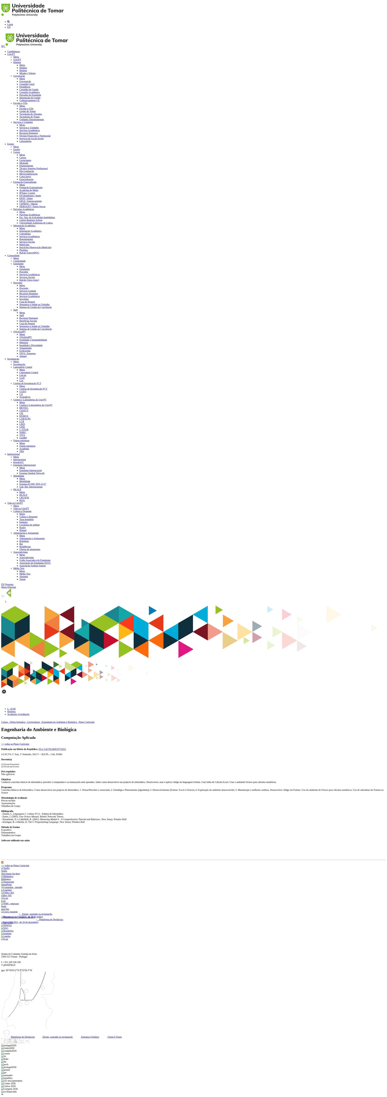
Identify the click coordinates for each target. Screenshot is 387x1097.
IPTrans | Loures (27, 193)
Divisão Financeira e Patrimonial (34, 136)
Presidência (24, 87)
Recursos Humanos (28, 133)
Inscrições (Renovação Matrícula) (35, 247)
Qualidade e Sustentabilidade (33, 340)
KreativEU (18, 462)
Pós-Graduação (26, 171)
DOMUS (23, 416)
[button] (2, 1094)
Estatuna (23, 522)
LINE (22, 427)
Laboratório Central (22, 367)
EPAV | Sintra (26, 198)
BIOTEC (23, 408)
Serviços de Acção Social (31, 138)
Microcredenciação (28, 174)
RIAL (22, 500)
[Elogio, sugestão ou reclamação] (9, 911)
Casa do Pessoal (27, 301)
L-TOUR (23, 429)
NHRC (22, 432)
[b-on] (4, 939)
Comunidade (13, 255)
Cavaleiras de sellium (29, 525)
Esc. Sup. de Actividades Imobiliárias (37, 217)
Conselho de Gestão (29, 89)
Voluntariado (25, 348)
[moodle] (2, 863)
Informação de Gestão (29, 97)
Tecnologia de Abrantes (30, 114)
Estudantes (18, 263)
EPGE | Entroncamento (30, 201)
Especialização (26, 179)
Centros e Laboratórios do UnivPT (29, 399)
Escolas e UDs (20, 103)
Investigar (24, 299)
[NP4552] (6, 925)
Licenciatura (25, 160)
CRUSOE (24, 497)
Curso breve (25, 176)
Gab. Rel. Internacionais (30, 486)
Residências (25, 546)
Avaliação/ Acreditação (18, 714)
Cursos (16, 152)
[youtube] (15, 1042)
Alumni (23, 356)
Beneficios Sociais (28, 321)
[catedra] (5, 936)
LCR (21, 421)
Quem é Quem (114, 1037)
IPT (3, 46)
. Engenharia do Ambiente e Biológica (59, 722)
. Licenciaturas (33, 722)
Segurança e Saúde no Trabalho (34, 304)
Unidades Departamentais (31, 119)
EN (9, 27)
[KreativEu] (7, 931)
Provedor (23, 272)
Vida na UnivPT (15, 503)
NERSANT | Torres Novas (32, 206)
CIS (21, 413)
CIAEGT (23, 410)
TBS (21, 451)
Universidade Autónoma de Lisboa (36, 223)
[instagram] (9, 1042)
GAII (21, 378)
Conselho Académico (29, 92)
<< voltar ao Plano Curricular (15, 744)
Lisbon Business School (30, 220)
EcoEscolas (24, 350)
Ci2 (21, 394)
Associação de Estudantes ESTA (35, 563)
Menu (16, 57)
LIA (21, 380)
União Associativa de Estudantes (34, 560)
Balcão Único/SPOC (29, 253)
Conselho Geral (26, 84)
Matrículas (24, 244)
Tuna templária (26, 519)
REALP (17, 489)
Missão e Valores (27, 73)
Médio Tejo (18, 568)
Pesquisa (9, 584)
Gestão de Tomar (27, 111)
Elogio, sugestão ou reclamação (57, 1037)
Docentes (17, 282)
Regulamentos (26, 239)
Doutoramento (26, 165)
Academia (24, 448)
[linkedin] (21, 1042)
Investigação (13, 359)
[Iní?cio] (33, 16)
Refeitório (24, 541)
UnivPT (11, 54)
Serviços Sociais (27, 242)
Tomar (22, 579)
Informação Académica (24, 225)
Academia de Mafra (28, 190)
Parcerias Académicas (23, 209)
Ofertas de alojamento (29, 549)
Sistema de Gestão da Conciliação (35, 307)
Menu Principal (8, 587)
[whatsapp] (32, 1042)
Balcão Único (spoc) (29, 280)
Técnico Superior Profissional (33, 168)
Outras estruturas (21, 440)
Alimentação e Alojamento (26, 533)
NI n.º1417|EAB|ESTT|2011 (52, 749)
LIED (22, 424)
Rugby (22, 527)
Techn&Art (24, 397)
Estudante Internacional (24, 465)
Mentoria (23, 342)
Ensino (10, 144)
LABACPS (25, 418)
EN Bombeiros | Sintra (30, 195)
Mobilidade (18, 476)
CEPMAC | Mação (28, 204)
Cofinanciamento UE (29, 100)
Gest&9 (23, 438)
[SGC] (4, 928)
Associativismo (20, 552)
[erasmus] (6, 933)
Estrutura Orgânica (90, 1037)
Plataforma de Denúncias (22, 1037)
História (17, 62)
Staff (15, 310)
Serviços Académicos (29, 130)
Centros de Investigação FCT (27, 383)
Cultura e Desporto (22, 511)
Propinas (23, 250)
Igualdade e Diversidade (30, 345)
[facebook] (3, 1042)
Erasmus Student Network (31, 473)
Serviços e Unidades (23, 122)
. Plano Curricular (86, 722)
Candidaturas (13, 51)
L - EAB (11, 709)
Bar (21, 544)
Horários (11, 711)
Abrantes (23, 576)
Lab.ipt (22, 375)
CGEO (22, 391)
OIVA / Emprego (27, 353)
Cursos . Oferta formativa (13, 722)
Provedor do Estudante (30, 95)
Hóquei (22, 530)
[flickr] (26, 1042)
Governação (19, 76)
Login (10, 24)
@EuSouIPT (19, 331)
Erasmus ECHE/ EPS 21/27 (32, 484)
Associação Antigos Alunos (32, 565)
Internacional (13, 454)
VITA (22, 435)
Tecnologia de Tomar (29, 116)
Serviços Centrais (27, 291)
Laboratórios (25, 141)
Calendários (25, 233)
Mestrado (23, 163)
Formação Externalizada (24, 182)
